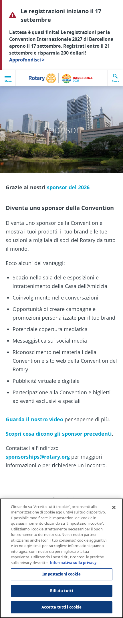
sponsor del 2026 (68, 187)
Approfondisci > (27, 60)
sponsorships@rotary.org (38, 456)
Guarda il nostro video (34, 419)
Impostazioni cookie (61, 574)
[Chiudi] (114, 507)
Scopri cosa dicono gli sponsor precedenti (59, 433)
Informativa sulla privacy (73, 562)
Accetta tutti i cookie (61, 607)
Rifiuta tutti (61, 590)
